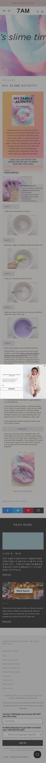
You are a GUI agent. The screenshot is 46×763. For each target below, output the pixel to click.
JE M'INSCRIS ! (11, 388)
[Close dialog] (44, 365)
